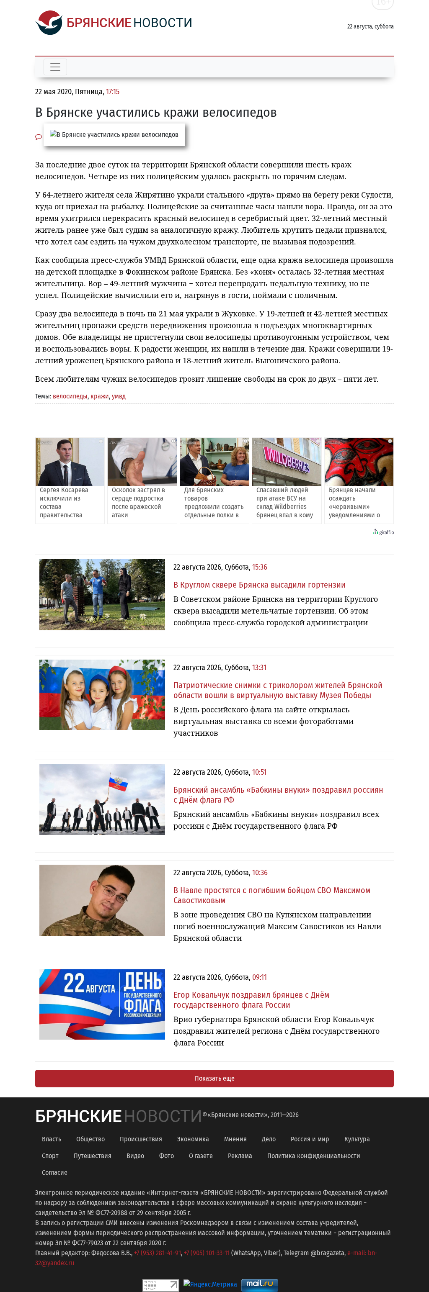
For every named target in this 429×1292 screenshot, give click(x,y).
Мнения (235, 1139)
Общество (90, 1139)
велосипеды (70, 396)
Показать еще (215, 1078)
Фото (166, 1156)
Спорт (50, 1156)
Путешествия (92, 1156)
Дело (269, 1139)
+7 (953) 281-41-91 (157, 1253)
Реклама (240, 1156)
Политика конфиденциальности (313, 1156)
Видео (135, 1156)
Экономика (193, 1139)
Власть (51, 1139)
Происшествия (141, 1139)
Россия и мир (310, 1139)
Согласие (54, 1172)
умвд (119, 396)
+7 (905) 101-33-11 (207, 1253)
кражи (99, 396)
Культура (357, 1139)
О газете (201, 1156)
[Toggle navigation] (55, 67)
